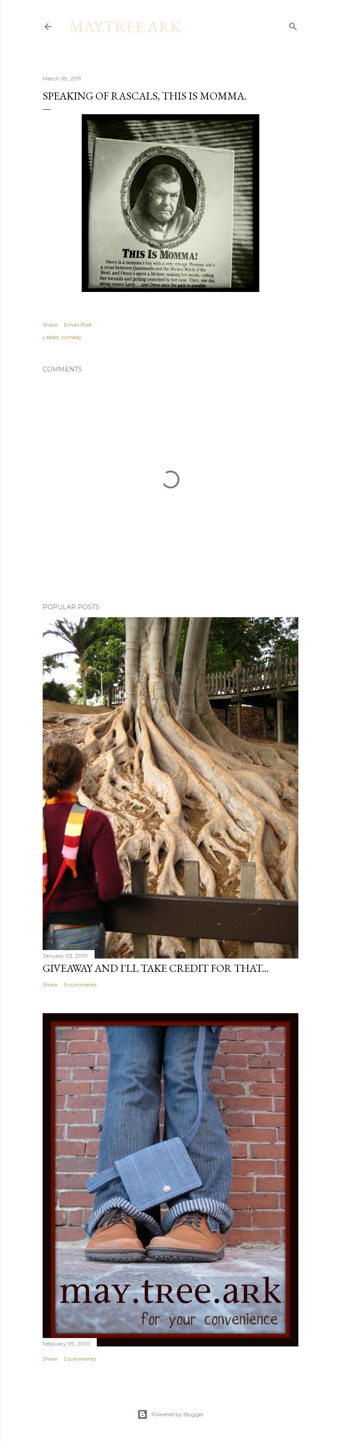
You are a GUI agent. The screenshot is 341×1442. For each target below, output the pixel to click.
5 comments (80, 1358)
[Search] (293, 24)
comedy (71, 337)
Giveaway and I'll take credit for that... (156, 968)
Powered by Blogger (177, 1414)
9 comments (80, 984)
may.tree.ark (125, 26)
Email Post (78, 324)
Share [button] (50, 324)
